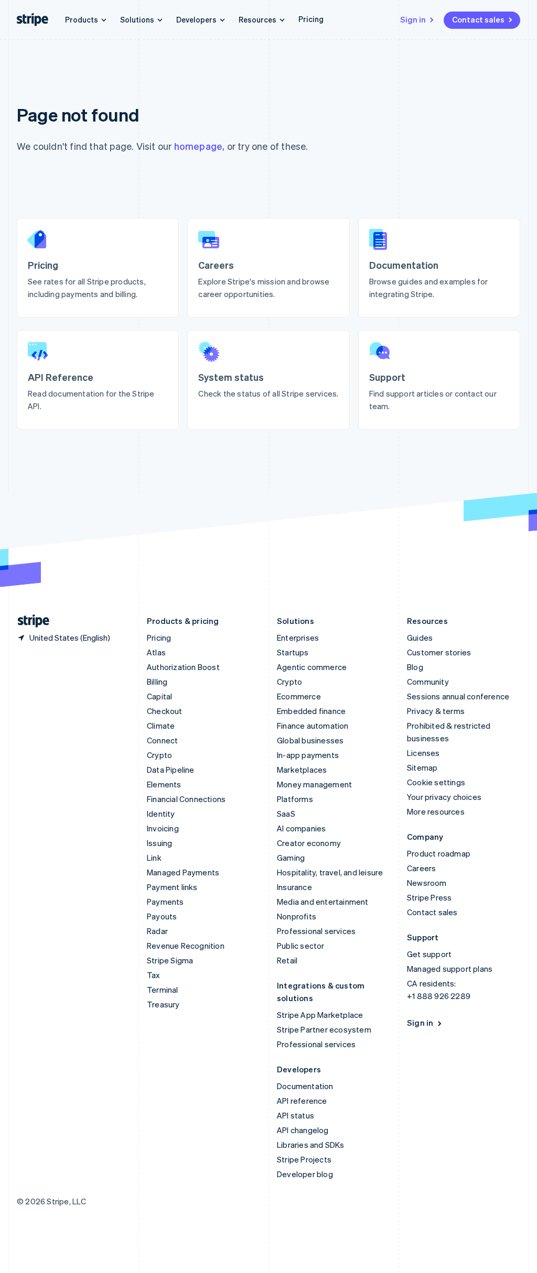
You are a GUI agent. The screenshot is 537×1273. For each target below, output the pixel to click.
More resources (436, 811)
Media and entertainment (323, 901)
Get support (429, 954)
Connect (162, 740)
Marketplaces (302, 769)
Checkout (164, 711)
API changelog (303, 1130)
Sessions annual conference (458, 696)
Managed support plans (449, 968)
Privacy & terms (436, 711)
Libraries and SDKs (311, 1144)
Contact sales (478, 19)
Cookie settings (436, 782)
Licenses (423, 753)
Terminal (162, 989)
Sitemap (422, 767)
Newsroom (427, 882)
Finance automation (313, 725)
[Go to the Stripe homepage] (29, 621)
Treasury (163, 1004)
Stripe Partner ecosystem (324, 1029)
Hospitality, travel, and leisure (330, 872)
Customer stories (439, 652)
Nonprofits (296, 916)
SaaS (286, 813)
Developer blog (305, 1174)
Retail (287, 960)
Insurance (294, 887)
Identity (161, 813)
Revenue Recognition (185, 945)
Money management (314, 784)
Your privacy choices (444, 797)
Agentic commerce (312, 667)
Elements (164, 784)
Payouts (162, 916)
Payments (165, 901)
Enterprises (298, 637)
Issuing (159, 843)
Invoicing (163, 828)
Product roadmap (438, 853)
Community (428, 681)
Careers (421, 868)
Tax (153, 975)
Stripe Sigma (170, 960)
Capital (159, 696)
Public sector (301, 945)
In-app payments (308, 755)
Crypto (159, 755)
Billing (157, 681)
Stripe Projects (304, 1159)
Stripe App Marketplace (320, 1014)
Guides (420, 637)
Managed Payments (183, 872)
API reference (302, 1100)
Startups (293, 652)
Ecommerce (299, 696)
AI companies (301, 828)
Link (154, 857)
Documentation (305, 1086)
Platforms (295, 799)
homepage (198, 146)
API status (295, 1115)
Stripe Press (429, 897)
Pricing (311, 19)
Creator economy (309, 843)
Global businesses (310, 740)
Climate (161, 725)
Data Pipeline (171, 769)
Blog (415, 667)
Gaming (291, 857)
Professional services (316, 931)
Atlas (156, 652)
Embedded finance (311, 711)
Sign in (413, 19)
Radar (157, 931)
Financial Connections (186, 799)
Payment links (172, 887)
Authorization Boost (183, 667)
